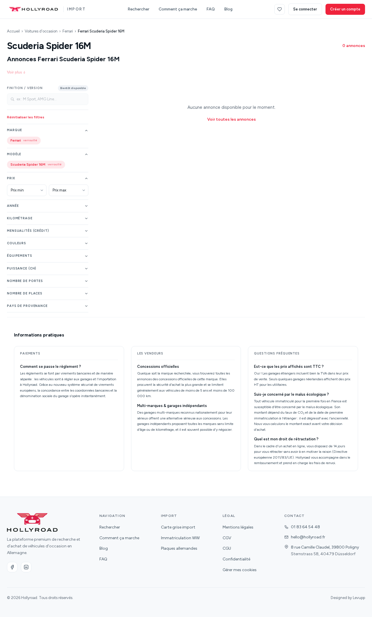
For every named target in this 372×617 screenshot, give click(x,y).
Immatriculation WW (180, 537)
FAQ (210, 9)
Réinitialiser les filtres (25, 117)
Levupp (359, 598)
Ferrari (67, 31)
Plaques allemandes (179, 548)
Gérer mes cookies (240, 569)
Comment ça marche (178, 9)
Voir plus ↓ (16, 72)
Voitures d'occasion (41, 31)
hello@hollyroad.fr (308, 537)
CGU (227, 548)
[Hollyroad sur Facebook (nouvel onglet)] (12, 567)
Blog (228, 9)
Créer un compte (345, 9)
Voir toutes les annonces (231, 119)
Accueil (13, 31)
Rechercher (138, 9)
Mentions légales (238, 527)
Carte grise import (178, 527)
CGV (227, 537)
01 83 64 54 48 (305, 526)
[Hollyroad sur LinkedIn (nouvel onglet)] (26, 567)
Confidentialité (236, 559)
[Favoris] (279, 9)
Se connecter (305, 9)
